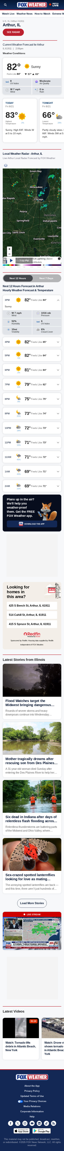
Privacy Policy (32, 1091)
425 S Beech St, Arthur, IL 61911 (29, 605)
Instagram (24, 1123)
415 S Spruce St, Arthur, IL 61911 (30, 624)
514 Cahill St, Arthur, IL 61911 (27, 614)
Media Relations (32, 1106)
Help (32, 1116)
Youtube (32, 1123)
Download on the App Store (21, 1131)
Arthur (14, 21)
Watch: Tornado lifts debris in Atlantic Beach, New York (20, 1046)
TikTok (46, 1123)
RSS (53, 1123)
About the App (32, 1086)
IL (9, 21)
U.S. (5, 21)
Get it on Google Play (41, 1131)
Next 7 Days (46, 278)
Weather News (25, 13)
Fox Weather (32, 5)
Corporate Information (32, 1111)
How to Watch (42, 13)
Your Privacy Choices (35, 1101)
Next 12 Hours (18, 278)
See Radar (13, 32)
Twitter (17, 1123)
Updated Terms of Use (32, 1096)
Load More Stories (32, 903)
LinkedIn (39, 1123)
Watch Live (8, 13)
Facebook (10, 1123)
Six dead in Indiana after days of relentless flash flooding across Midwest (31, 821)
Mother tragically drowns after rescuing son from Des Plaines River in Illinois (29, 763)
